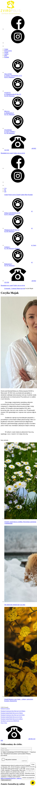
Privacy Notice (4, 722)
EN (5, 191)
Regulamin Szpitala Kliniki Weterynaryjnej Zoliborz (12, 719)
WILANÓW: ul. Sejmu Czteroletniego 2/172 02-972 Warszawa (13, 75)
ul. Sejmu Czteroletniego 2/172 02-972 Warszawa (18, 212)
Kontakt (6, 57)
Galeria (6, 54)
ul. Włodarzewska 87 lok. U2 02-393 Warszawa (18, 229)
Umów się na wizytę (19, 153)
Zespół (6, 52)
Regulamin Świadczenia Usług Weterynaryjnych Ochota (13, 715)
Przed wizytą (8, 50)
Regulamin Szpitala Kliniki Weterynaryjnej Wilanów (12, 713)
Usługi (6, 49)
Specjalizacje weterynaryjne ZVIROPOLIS (10, 720)
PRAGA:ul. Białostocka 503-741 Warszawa (9, 113)
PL (5, 190)
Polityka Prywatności (5, 708)
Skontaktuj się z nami (7, 153)
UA (5, 188)
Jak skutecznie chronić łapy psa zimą (14, 604)
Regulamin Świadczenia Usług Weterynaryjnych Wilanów (13, 711)
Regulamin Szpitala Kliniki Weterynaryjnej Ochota (11, 717)
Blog (5, 55)
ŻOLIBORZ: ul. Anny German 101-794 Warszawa (9, 131)
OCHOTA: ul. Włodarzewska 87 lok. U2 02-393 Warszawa (12, 94)
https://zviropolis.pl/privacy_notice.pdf (11, 778)
